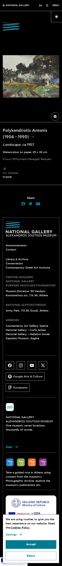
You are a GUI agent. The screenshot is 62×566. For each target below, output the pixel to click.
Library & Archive (17, 259)
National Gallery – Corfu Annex (26, 330)
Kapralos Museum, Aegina (22, 338)
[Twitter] (44, 366)
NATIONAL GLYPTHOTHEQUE (26, 305)
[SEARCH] (47, 5)
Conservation (14, 263)
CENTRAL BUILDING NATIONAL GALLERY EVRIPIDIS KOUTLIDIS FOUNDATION (30, 281)
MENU (55, 5)
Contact (11, 249)
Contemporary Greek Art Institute (28, 267)
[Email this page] (38, 203)
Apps (9, 447)
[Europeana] (19, 389)
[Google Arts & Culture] (26, 377)
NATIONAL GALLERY (17, 5)
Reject (31, 556)
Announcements (16, 245)
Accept (31, 544)
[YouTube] (33, 366)
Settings (11, 534)
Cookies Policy (20, 527)
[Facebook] (11, 366)
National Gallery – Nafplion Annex (28, 334)
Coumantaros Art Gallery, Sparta (27, 326)
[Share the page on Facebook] (23, 203)
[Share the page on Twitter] (30, 203)
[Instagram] (22, 366)
